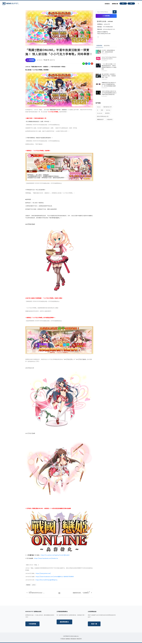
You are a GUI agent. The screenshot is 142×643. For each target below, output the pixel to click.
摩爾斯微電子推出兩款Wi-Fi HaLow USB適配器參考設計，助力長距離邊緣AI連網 (109, 84)
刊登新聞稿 (32, 624)
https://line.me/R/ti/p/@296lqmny (46, 580)
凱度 (102, 110)
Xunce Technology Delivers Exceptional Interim (109, 58)
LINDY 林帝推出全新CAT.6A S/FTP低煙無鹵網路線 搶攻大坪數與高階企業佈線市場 (109, 92)
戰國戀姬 (28, 585)
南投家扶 (107, 113)
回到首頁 (107, 3)
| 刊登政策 (62, 639)
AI (97, 110)
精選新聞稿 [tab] (99, 45)
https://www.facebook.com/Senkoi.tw (46, 558)
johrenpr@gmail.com (109, 29)
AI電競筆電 (109, 119)
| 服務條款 (67, 639)
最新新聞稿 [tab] (107, 45)
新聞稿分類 (115, 3)
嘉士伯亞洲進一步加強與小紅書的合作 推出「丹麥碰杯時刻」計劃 (109, 75)
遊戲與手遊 (52, 60)
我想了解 (94, 624)
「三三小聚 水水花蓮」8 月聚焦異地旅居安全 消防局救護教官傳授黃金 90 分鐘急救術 (109, 66)
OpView (108, 110)
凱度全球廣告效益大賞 (102, 116)
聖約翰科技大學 (108, 107)
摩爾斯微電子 (100, 119)
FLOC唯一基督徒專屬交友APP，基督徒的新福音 (108, 51)
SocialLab (99, 113)
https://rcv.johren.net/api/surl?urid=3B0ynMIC (55, 555)
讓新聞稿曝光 (64, 622)
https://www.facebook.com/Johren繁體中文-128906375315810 (55, 576)
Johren (33, 585)
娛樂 (46, 60)
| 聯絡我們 (78, 639)
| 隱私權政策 (73, 639)
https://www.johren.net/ (43, 573)
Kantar (99, 107)
